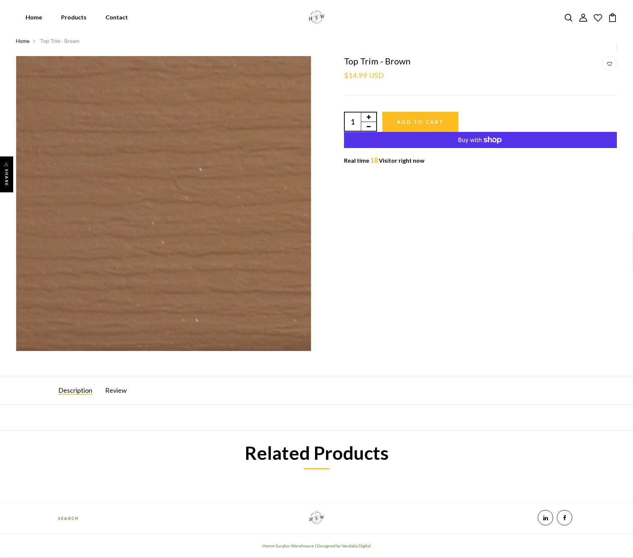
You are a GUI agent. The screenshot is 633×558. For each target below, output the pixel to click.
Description (75, 390)
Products (73, 17)
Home (34, 17)
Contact (117, 17)
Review (116, 390)
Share (6, 177)
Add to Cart (420, 122)
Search (68, 518)
